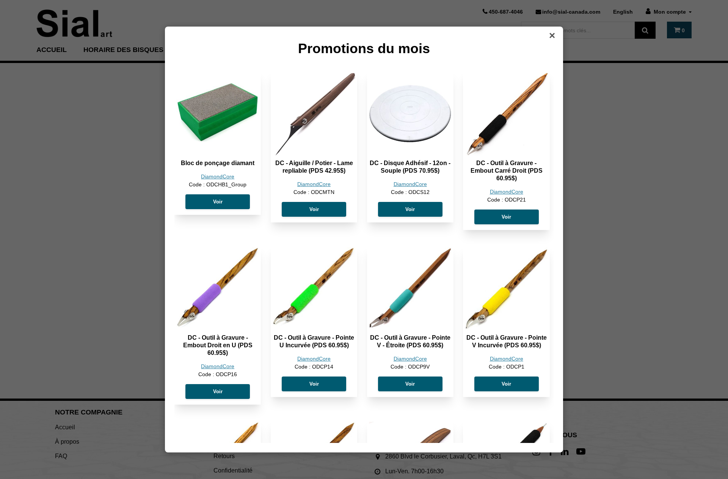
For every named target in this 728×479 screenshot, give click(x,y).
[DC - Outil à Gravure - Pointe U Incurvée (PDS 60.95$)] (314, 288)
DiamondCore (217, 177)
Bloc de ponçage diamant (217, 163)
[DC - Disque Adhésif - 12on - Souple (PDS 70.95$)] (410, 113)
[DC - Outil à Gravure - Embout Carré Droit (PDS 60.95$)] (506, 113)
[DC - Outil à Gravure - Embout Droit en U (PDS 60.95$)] (217, 288)
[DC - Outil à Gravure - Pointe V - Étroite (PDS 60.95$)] (410, 288)
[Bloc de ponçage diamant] (217, 113)
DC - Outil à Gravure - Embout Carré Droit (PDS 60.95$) (507, 170)
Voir (218, 202)
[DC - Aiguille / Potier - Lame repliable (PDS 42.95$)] (314, 113)
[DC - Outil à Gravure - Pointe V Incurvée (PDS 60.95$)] (506, 288)
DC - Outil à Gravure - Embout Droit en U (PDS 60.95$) (218, 345)
